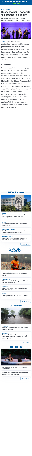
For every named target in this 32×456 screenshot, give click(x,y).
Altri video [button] (26, 342)
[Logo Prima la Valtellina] (16, 2)
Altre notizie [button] (25, 244)
